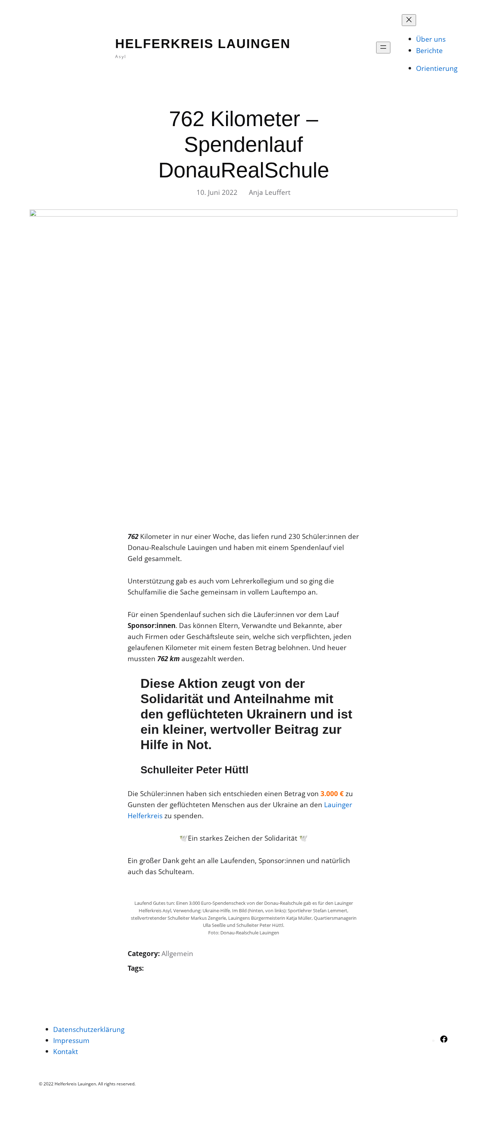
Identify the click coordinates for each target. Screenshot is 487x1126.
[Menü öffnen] (383, 47)
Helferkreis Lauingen (203, 43)
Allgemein (177, 953)
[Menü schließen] (409, 20)
